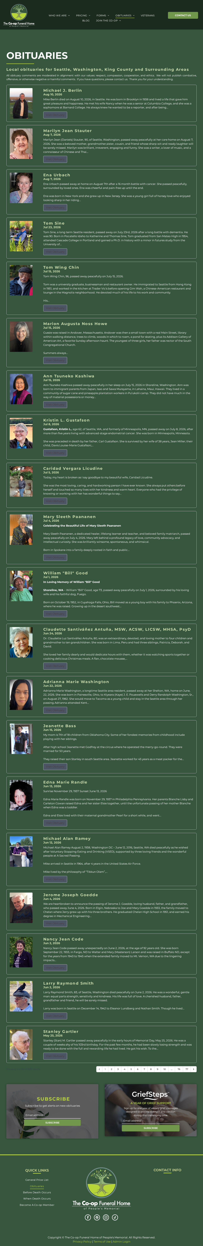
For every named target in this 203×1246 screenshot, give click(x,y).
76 (179, 1069)
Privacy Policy (82, 1241)
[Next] (194, 1069)
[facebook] (88, 1217)
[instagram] (106, 1217)
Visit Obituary (55, 114)
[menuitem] (59, 15)
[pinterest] (97, 1217)
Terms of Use (102, 1241)
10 (165, 1069)
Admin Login (121, 1241)
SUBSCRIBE (52, 1122)
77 (187, 1069)
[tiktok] (115, 1217)
